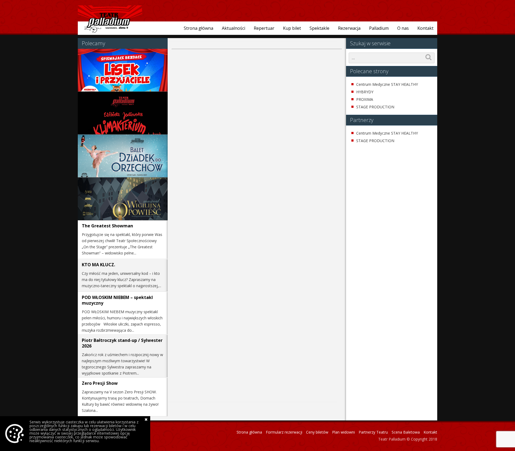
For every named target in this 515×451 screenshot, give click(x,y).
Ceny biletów (317, 432)
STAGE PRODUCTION (375, 107)
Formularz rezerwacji (284, 432)
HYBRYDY (364, 92)
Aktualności (233, 28)
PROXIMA (364, 99)
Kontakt (425, 28)
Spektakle (319, 28)
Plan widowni (343, 432)
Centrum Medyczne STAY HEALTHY (387, 84)
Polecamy (93, 43)
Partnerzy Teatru (373, 432)
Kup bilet (292, 28)
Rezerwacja (349, 28)
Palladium (379, 28)
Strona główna (198, 28)
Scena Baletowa (406, 432)
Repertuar (264, 28)
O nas (403, 28)
